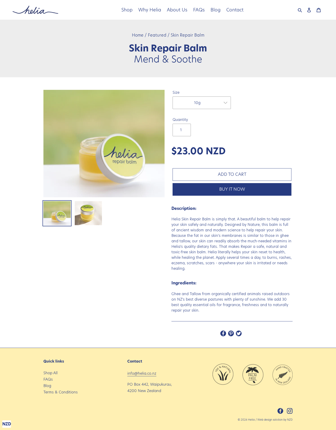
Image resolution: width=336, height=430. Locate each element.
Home (138, 35)
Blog (47, 385)
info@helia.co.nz (141, 373)
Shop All (50, 373)
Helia (251, 420)
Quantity (180, 119)
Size (176, 92)
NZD (290, 420)
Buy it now (232, 189)
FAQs (48, 379)
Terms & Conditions (60, 392)
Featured (157, 35)
